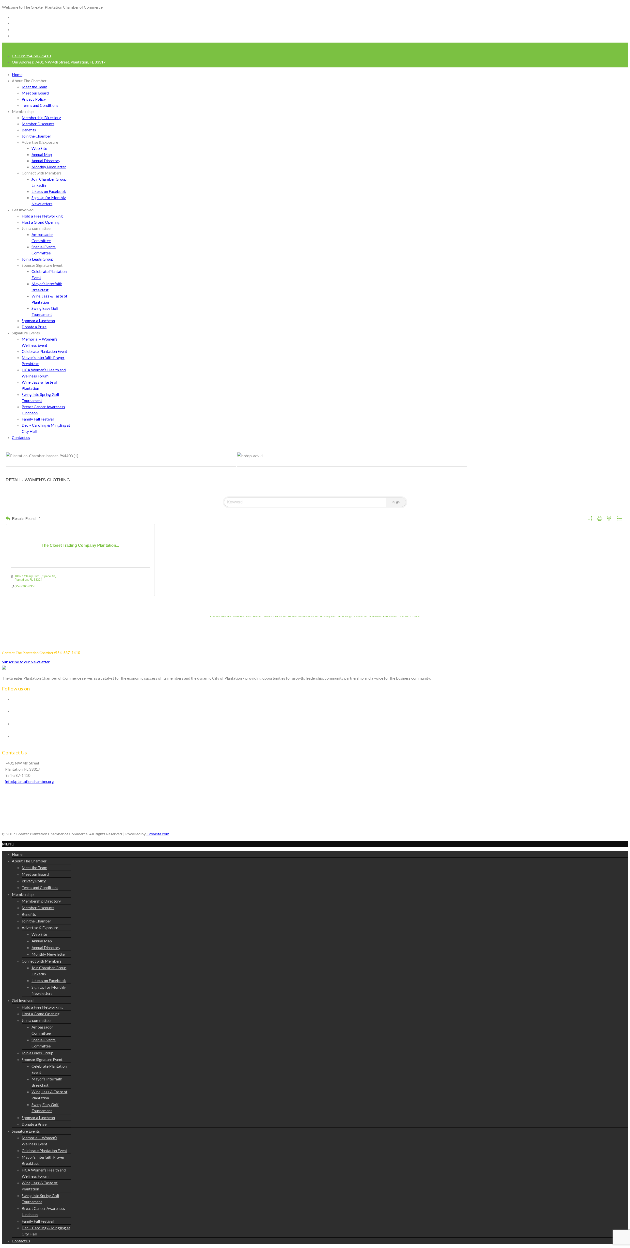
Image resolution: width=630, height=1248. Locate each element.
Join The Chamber (409, 616)
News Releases (242, 616)
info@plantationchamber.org (29, 781)
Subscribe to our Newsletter (26, 661)
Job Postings (344, 616)
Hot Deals (280, 616)
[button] (8, 518)
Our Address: (59, 62)
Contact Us (360, 616)
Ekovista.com (157, 833)
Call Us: (31, 55)
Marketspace (327, 616)
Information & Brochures (383, 616)
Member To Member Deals (303, 616)
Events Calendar (262, 616)
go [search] (398, 502)
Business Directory (220, 616)
